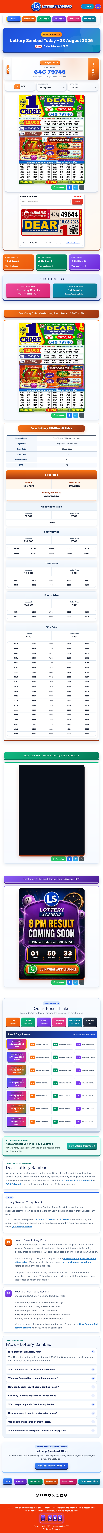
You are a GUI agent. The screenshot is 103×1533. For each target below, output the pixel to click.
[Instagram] (57, 1496)
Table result (78, 196)
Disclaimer (51, 1481)
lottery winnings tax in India (76, 1262)
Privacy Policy (68, 1481)
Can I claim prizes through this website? (51, 1421)
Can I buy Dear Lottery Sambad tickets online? (51, 1395)
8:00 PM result (14, 1184)
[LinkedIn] (61, 1496)
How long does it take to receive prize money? (51, 1413)
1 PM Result (29, 19)
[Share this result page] (81, 187)
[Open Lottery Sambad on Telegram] (75, 187)
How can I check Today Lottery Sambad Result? (51, 1387)
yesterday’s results (22, 1226)
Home (13, 19)
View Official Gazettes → (82, 1146)
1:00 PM (40, 1219)
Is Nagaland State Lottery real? (51, 1351)
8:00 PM (64, 1219)
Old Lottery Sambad (73, 243)
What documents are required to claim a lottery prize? (51, 1430)
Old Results (89, 19)
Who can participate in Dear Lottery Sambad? (51, 1404)
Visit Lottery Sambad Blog (51, 1466)
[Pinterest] (65, 1496)
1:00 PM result (68, 1180)
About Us (20, 1481)
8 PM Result (59, 19)
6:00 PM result (85, 1180)
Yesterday (74, 19)
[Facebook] (41, 1496)
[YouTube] (45, 1496)
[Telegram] (49, 1496)
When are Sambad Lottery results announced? (51, 1378)
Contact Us (35, 1481)
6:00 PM (50, 1219)
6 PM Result (44, 19)
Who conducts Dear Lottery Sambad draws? (51, 1369)
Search (77, 201)
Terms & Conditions (89, 1481)
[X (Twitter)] (53, 1496)
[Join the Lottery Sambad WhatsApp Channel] (51, 846)
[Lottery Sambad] (51, 6)
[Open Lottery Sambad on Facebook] (69, 187)
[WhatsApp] (37, 1496)
